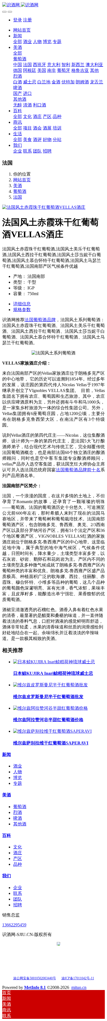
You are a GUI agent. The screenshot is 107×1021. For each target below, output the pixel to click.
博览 (17, 777)
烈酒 (17, 812)
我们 (6, 875)
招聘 (17, 904)
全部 (17, 41)
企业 (17, 887)
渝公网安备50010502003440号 (34, 978)
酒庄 (17, 852)
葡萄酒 (19, 191)
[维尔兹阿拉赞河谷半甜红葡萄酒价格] (50, 708)
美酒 (17, 185)
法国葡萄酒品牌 (40, 319)
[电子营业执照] (58, 977)
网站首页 (22, 30)
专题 (17, 783)
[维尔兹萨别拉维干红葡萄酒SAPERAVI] (52, 731)
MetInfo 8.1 (35, 987)
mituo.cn (78, 987)
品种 (17, 864)
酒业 (17, 766)
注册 (27, 20)
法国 (17, 197)
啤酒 (17, 818)
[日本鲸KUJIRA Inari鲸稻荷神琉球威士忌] (54, 661)
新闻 (6, 754)
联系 (17, 893)
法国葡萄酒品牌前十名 (78, 469)
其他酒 (19, 824)
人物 (17, 771)
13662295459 (14, 925)
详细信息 (22, 303)
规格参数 (22, 309)
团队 (17, 899)
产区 (17, 858)
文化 (17, 847)
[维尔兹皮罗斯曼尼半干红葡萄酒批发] (50, 684)
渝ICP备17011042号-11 (77, 978)
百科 (6, 835)
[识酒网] (53, 5)
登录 (17, 20)
